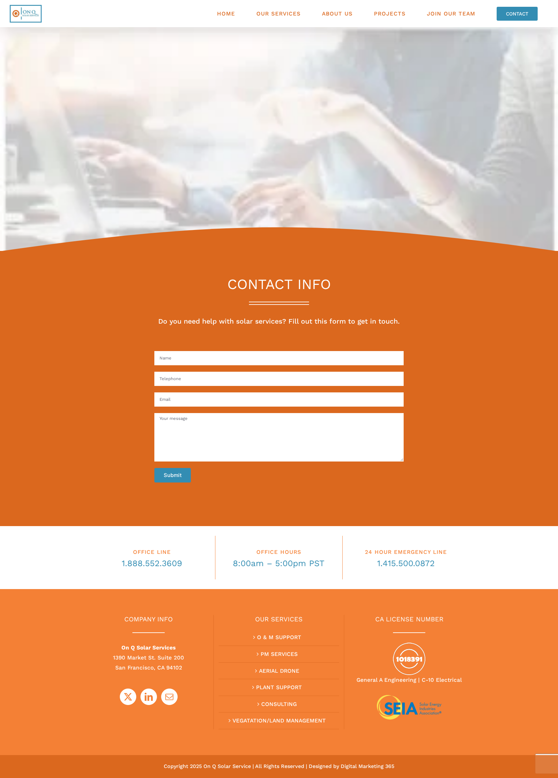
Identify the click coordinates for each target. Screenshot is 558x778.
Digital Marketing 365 (367, 766)
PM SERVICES (279, 654)
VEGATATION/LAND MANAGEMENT (279, 720)
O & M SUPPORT (279, 637)
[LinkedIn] (148, 697)
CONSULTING (279, 704)
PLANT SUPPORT (279, 687)
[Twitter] (128, 697)
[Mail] (169, 697)
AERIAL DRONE (279, 671)
